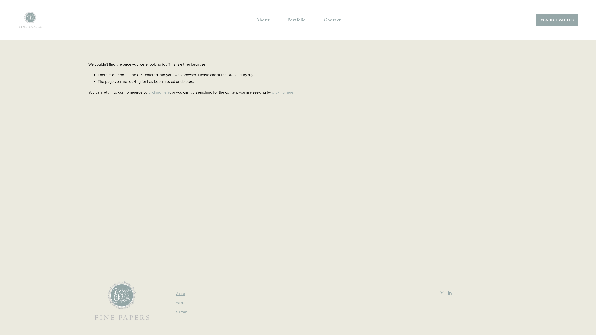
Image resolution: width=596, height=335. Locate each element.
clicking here (159, 92)
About (263, 20)
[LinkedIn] (449, 293)
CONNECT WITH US (557, 20)
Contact (332, 20)
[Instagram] (442, 293)
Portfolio (297, 20)
